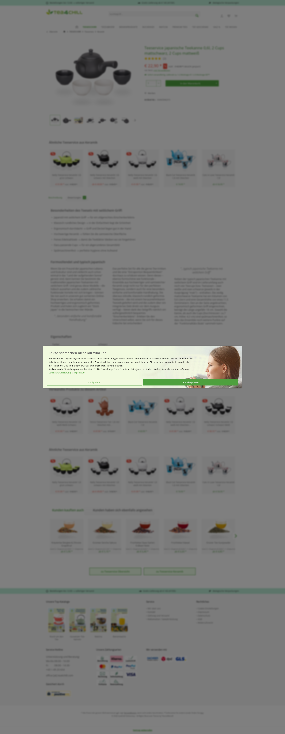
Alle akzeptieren (191, 382)
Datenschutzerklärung (60, 372)
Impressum (79, 372)
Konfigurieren (94, 382)
